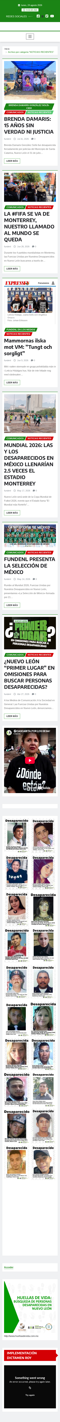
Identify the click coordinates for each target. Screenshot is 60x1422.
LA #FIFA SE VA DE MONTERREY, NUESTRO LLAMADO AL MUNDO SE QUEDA (29, 226)
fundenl (7, 139)
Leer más (12, 161)
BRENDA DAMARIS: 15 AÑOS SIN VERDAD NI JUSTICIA (29, 125)
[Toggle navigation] (30, 36)
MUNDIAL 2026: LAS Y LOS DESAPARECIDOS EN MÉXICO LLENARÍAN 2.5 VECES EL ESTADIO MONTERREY (29, 464)
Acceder (8, 1267)
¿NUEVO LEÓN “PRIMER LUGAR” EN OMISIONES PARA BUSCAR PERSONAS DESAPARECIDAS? (29, 674)
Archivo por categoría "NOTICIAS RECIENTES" (31, 52)
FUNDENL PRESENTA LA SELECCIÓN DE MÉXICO (29, 565)
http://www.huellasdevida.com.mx (21, 1336)
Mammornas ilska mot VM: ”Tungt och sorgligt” (28, 346)
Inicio (7, 49)
